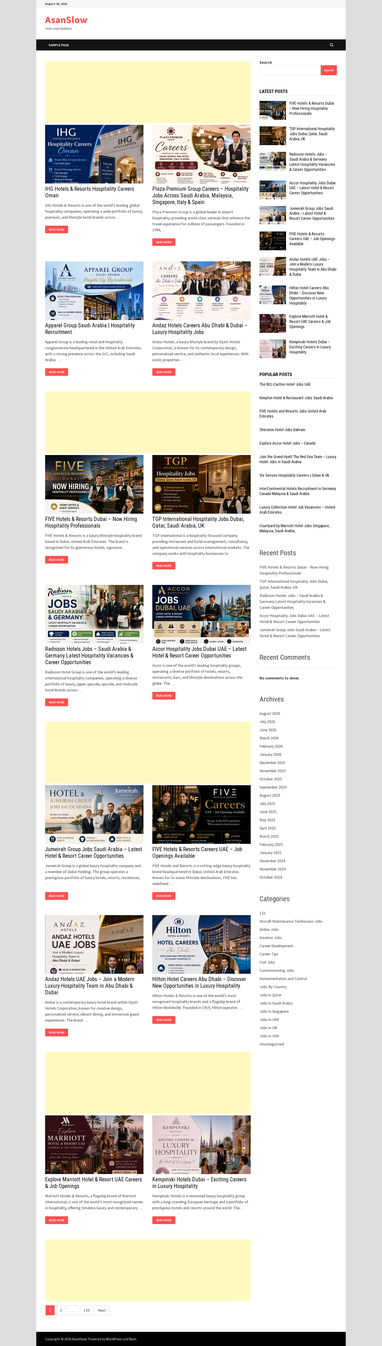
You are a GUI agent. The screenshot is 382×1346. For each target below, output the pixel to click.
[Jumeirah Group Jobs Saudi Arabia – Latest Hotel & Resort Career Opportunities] (273, 209)
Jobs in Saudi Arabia (276, 1003)
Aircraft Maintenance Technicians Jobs (291, 921)
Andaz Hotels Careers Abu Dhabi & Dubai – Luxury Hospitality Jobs (200, 328)
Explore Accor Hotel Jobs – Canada (287, 443)
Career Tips (269, 953)
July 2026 (267, 721)
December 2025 (272, 762)
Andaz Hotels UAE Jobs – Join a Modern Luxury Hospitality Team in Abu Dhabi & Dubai (89, 986)
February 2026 (271, 746)
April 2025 (268, 828)
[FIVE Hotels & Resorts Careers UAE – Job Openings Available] (273, 234)
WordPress (114, 1339)
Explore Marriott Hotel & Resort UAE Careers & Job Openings (310, 321)
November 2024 (273, 869)
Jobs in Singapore (274, 1011)
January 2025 (270, 852)
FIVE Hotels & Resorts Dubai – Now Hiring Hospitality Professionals (91, 522)
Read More (58, 229)
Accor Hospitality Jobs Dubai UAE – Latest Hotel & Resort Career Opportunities (199, 652)
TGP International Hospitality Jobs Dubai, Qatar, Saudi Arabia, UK (198, 522)
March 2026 (269, 737)
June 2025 (268, 811)
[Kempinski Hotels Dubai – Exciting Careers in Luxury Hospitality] (273, 342)
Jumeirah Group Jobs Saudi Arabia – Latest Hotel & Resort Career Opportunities (93, 852)
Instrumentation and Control (283, 978)
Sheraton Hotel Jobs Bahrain (282, 429)
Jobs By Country (273, 986)
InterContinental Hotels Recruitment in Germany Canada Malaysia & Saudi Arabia (298, 491)
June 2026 (268, 729)
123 (262, 913)
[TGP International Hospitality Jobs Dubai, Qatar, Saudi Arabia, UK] (273, 129)
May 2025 (267, 819)
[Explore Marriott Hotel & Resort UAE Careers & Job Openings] (273, 317)
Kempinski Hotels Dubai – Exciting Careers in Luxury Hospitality (310, 346)
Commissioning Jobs (277, 970)
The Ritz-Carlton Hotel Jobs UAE (285, 384)
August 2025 (270, 795)
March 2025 (269, 836)
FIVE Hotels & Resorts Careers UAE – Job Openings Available (312, 238)
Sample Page (59, 45)
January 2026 (270, 754)
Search (266, 62)
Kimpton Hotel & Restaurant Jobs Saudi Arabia (296, 397)
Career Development (276, 945)
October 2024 (271, 877)
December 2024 (272, 860)
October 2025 (271, 778)
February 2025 (271, 844)
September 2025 (273, 787)
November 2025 (273, 770)
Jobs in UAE (269, 1019)
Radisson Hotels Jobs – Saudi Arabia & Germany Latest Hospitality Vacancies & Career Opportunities (89, 655)
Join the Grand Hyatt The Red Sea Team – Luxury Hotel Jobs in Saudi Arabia (298, 459)
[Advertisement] (148, 92)
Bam (132, 1339)
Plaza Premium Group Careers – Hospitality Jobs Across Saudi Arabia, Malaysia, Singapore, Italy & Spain (200, 195)
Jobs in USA (269, 1035)
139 (87, 1310)
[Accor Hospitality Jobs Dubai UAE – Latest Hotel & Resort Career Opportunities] (273, 183)
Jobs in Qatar (271, 994)
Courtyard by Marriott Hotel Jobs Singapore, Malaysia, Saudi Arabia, (295, 528)
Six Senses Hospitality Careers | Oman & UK (294, 475)
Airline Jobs (269, 929)
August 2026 (270, 713)
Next (102, 1310)
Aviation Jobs (271, 937)
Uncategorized (272, 1044)
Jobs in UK (268, 1027)
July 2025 (267, 803)
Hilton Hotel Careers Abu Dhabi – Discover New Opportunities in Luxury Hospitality (199, 982)
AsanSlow (66, 19)
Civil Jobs (267, 962)
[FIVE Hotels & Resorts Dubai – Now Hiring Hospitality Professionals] (273, 103)
